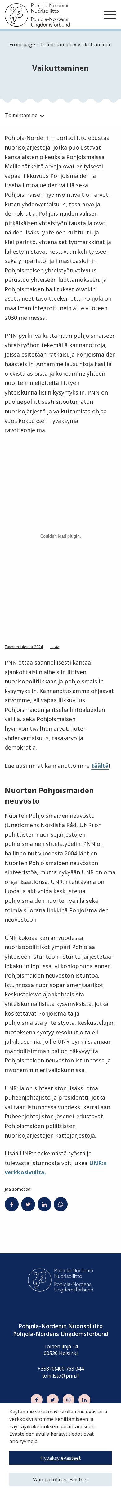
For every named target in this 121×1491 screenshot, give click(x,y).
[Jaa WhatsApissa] (61, 1204)
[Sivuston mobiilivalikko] (110, 15)
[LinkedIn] (84, 1400)
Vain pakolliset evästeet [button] (60, 1479)
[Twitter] (52, 1400)
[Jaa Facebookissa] (12, 1204)
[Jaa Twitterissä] (28, 1204)
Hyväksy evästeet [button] (60, 1458)
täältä (100, 765)
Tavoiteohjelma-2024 (24, 646)
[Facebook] (37, 1400)
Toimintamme (56, 44)
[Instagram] (68, 1400)
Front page (22, 44)
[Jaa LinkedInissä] (45, 1204)
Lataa (54, 646)
